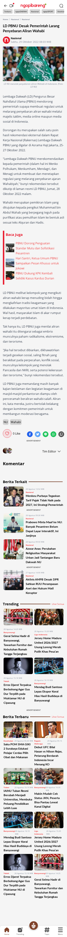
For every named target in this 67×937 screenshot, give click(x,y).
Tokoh (6, 681)
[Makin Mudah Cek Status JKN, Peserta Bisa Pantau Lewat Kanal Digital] (49, 776)
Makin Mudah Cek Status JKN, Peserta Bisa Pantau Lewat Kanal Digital (47, 800)
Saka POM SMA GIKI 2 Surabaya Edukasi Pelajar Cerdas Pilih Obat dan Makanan (17, 751)
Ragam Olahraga (38, 742)
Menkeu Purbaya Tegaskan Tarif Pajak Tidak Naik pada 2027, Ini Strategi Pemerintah (44, 500)
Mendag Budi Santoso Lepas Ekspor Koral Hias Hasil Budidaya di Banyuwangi (18, 844)
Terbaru (7, 11)
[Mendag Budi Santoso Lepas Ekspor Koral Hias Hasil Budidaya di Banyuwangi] (49, 667)
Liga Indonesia (40, 634)
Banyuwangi (9, 632)
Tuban (6, 787)
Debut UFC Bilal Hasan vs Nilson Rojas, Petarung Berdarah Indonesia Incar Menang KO (48, 756)
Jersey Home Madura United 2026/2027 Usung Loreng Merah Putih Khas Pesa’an (47, 844)
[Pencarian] (61, 6)
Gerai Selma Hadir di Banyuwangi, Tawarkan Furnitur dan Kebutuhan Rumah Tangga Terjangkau (18, 645)
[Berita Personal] (33, 925)
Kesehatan (8, 741)
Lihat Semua (58, 604)
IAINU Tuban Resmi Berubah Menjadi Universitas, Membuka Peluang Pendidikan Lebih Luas (18, 800)
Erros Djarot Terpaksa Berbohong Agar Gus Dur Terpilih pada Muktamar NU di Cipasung (17, 694)
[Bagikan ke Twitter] (38, 435)
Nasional (35, 11)
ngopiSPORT (48, 11)
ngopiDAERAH (21, 11)
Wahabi (16, 422)
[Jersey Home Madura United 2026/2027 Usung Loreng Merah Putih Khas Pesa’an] (49, 618)
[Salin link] (61, 435)
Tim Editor (49, 451)
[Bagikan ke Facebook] (30, 435)
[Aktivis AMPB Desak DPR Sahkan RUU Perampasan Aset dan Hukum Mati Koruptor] (14, 582)
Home (5, 19)
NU (6, 422)
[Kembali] (6, 6)
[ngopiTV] (11, 6)
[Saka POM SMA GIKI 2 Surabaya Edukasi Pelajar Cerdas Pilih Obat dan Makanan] (18, 729)
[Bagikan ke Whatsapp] (54, 435)
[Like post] (7, 433)
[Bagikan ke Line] (46, 435)
